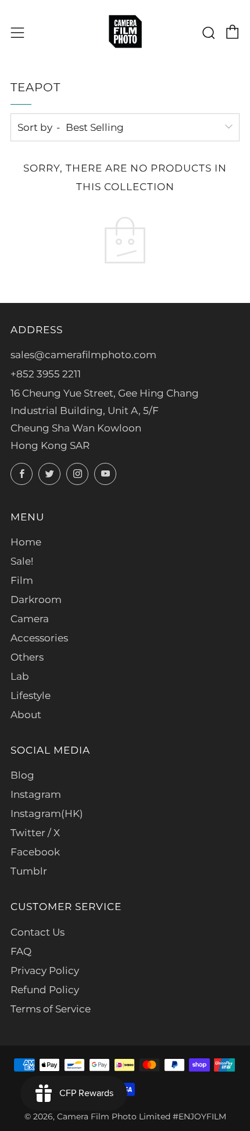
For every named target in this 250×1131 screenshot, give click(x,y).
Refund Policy (44, 990)
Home (25, 542)
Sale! (21, 561)
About (25, 714)
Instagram (35, 794)
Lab (19, 676)
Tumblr (28, 871)
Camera (29, 619)
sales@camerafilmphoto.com (83, 355)
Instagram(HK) (46, 813)
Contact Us (37, 932)
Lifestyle (30, 695)
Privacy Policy (44, 970)
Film (21, 580)
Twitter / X (35, 833)
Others (27, 657)
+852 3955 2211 (45, 374)
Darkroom (36, 599)
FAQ (20, 951)
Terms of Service (50, 1009)
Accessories (39, 638)
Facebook (35, 852)
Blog (22, 775)
